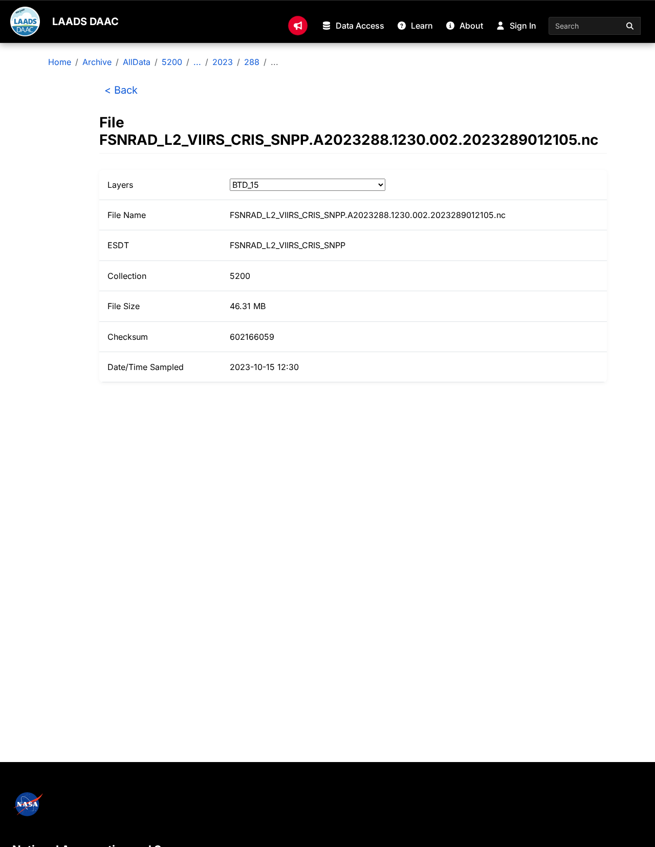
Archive (97, 62)
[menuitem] (297, 25)
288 (251, 62)
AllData (136, 62)
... (197, 62)
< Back (121, 90)
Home (59, 62)
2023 (222, 62)
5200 (172, 62)
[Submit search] (630, 26)
